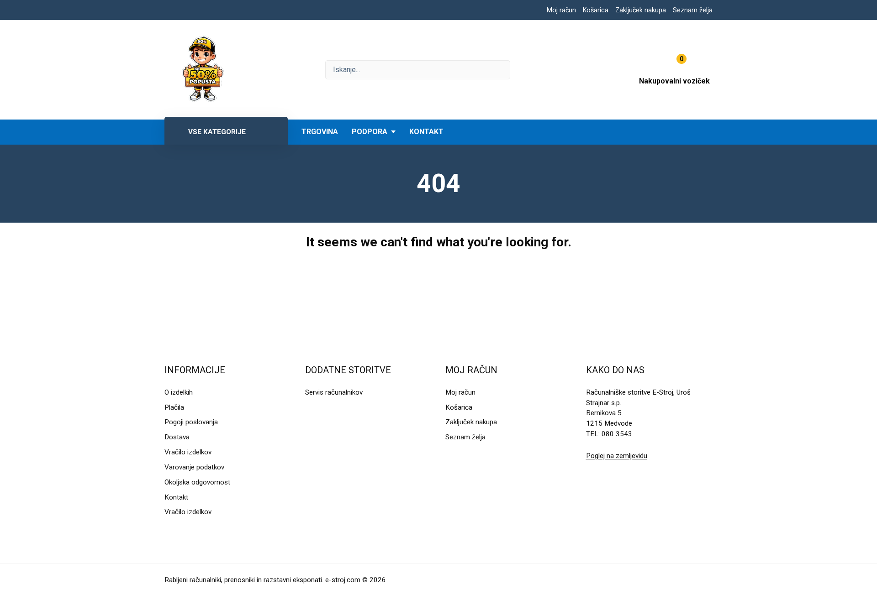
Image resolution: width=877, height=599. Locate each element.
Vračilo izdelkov (187, 452)
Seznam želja (693, 10)
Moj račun (561, 10)
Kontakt (426, 131)
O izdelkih (178, 392)
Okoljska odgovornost (197, 482)
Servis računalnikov (334, 392)
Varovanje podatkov (194, 467)
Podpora (369, 131)
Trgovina (319, 131)
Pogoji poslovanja (191, 422)
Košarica (595, 10)
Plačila (174, 407)
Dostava (177, 437)
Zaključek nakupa (640, 10)
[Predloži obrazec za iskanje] (417, 69)
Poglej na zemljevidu (616, 456)
